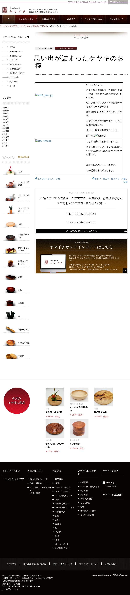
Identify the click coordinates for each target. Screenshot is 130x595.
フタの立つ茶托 (62, 491)
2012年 (5, 139)
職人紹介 (84, 490)
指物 (82, 506)
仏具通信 (13, 81)
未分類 (12, 85)
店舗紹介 (84, 494)
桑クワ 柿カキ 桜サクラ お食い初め (111, 180)
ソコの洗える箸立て (63, 495)
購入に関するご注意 (38, 479)
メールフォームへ (10, 589)
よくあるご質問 (87, 514)
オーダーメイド (16, 51)
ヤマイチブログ (110, 470)
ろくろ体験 (14, 77)
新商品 (12, 47)
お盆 (57, 515)
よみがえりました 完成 (48, 178)
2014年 (5, 133)
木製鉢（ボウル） (63, 503)
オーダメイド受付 (88, 510)
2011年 (5, 142)
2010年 (5, 145)
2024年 (5, 110)
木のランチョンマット (64, 507)
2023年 (5, 113)
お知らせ (13, 60)
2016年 (5, 128)
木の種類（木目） (63, 547)
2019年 (5, 119)
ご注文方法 (11, 563)
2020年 (5, 116)
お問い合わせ (111, 563)
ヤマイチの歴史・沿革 (89, 486)
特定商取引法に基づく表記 (34, 563)
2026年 (5, 107)
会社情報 (84, 482)
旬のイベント (15, 64)
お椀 (57, 519)
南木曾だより (15, 68)
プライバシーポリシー (88, 563)
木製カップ (60, 511)
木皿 (57, 499)
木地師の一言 (15, 55)
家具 (57, 535)
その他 (58, 531)
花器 (57, 483)
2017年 (5, 125)
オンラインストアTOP (14, 479)
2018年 (5, 122)
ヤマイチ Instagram (112, 494)
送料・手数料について (39, 483)
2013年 (5, 136)
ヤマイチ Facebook (111, 484)
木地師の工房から (17, 73)
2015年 (5, 131)
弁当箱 (58, 523)
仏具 (57, 539)
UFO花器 (59, 479)
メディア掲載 (86, 498)
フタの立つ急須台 (63, 487)
